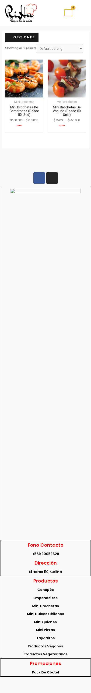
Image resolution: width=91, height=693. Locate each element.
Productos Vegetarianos (46, 654)
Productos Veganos (45, 646)
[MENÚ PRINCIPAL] (81, 13)
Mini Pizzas (45, 630)
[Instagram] (52, 178)
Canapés (45, 589)
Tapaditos (45, 638)
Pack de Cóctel (45, 672)
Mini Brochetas (45, 606)
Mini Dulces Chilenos (45, 614)
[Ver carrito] (68, 12)
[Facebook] (39, 178)
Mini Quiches (45, 622)
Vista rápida (24, 93)
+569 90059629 (45, 554)
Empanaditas (45, 598)
